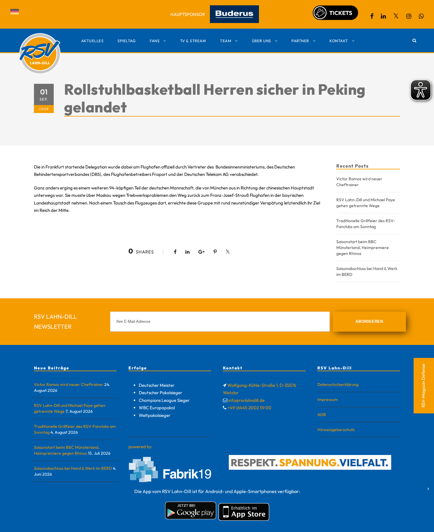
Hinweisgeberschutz (336, 429)
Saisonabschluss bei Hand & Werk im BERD (73, 468)
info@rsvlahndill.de (246, 400)
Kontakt (338, 40)
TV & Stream (193, 40)
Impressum (327, 399)
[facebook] (371, 16)
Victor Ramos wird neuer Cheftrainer (68, 384)
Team (225, 40)
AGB (321, 414)
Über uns (261, 40)
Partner (300, 40)
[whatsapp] (421, 16)
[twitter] (396, 16)
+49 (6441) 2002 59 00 (249, 407)
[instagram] (408, 16)
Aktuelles (92, 40)
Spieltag (127, 40)
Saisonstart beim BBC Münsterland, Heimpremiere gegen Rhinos (362, 247)
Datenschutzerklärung (337, 384)
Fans (154, 40)
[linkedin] (383, 16)
